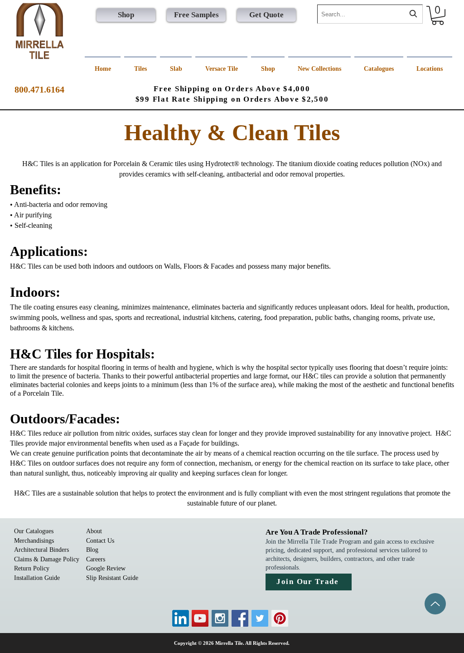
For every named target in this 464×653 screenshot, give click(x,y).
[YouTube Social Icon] (200, 618)
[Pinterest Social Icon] (279, 618)
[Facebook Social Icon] (240, 618)
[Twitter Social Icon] (259, 618)
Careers (95, 559)
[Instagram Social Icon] (220, 618)
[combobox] (370, 14)
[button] (437, 15)
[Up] (435, 603)
